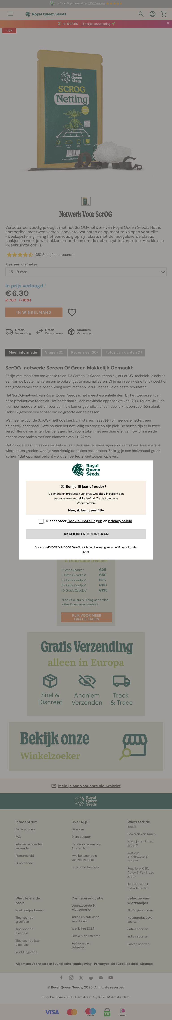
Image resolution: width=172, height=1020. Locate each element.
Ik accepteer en (89, 521)
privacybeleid (120, 521)
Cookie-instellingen (84, 521)
